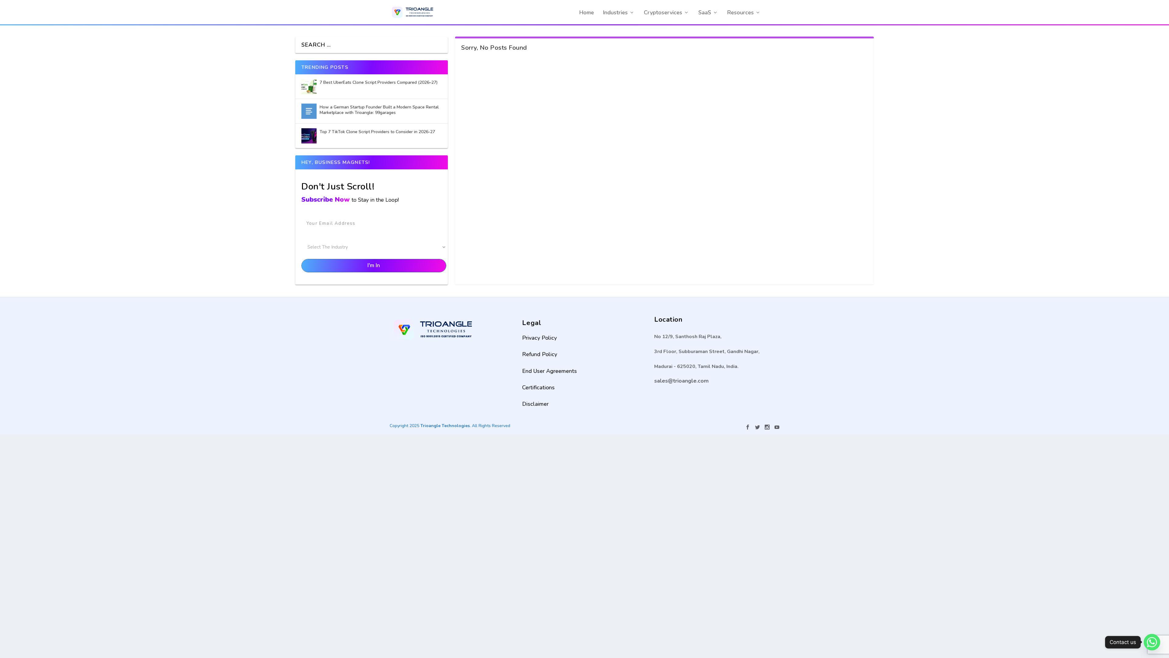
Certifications (538, 387)
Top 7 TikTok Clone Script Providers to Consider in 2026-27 (378, 132)
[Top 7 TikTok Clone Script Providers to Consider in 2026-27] (309, 135)
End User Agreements (549, 371)
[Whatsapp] (1152, 642)
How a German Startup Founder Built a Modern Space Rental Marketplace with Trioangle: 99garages (379, 109)
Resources (740, 12)
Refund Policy (539, 354)
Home (586, 12)
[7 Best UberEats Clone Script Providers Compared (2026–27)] (309, 86)
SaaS (704, 12)
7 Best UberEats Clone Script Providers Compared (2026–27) (379, 82)
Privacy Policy (539, 337)
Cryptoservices (663, 12)
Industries (615, 12)
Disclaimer (535, 404)
